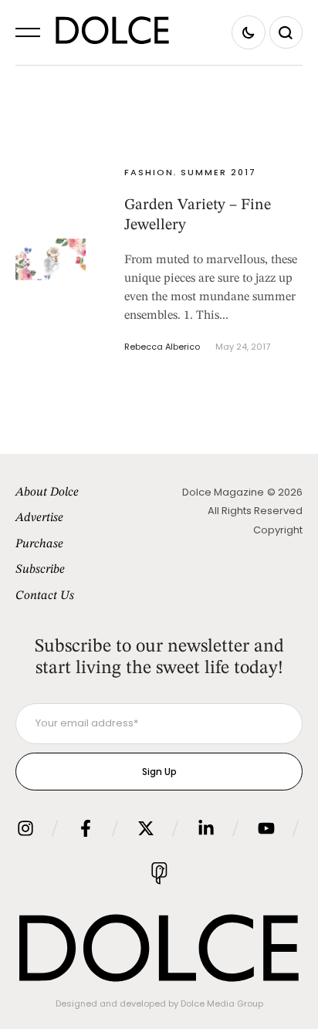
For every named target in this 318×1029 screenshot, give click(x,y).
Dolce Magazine (223, 492)
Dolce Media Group (222, 1003)
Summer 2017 (218, 172)
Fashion (149, 172)
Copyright (278, 530)
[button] (27, 32)
